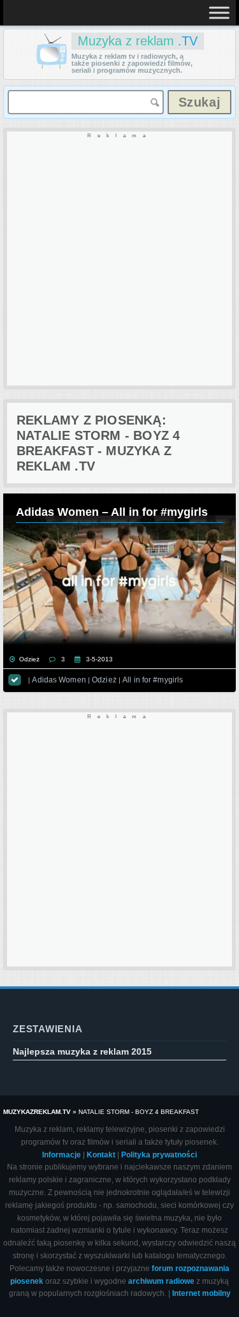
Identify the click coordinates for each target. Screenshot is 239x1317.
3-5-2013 (99, 659)
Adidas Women (58, 679)
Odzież (29, 659)
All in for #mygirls (152, 679)
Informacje (61, 1154)
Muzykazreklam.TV (37, 1111)
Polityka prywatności (159, 1154)
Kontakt (101, 1154)
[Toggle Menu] (219, 12)
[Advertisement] (119, 259)
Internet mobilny (201, 1293)
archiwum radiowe (161, 1281)
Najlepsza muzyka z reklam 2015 (82, 1051)
